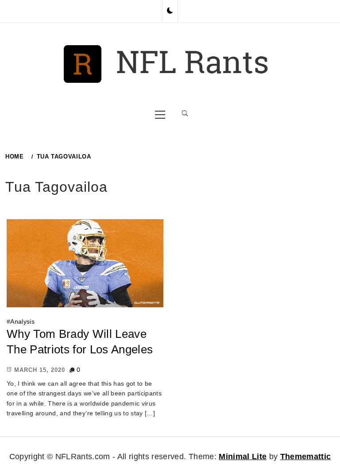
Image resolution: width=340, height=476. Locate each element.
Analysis (22, 321)
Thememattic (305, 456)
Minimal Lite (243, 456)
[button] (170, 11)
